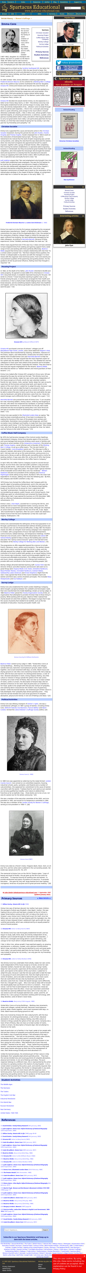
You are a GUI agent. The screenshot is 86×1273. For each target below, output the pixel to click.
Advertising (6, 1268)
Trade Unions (31, 1251)
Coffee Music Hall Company (42, 38)
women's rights (32, 704)
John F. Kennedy (68, 21)
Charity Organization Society (33, 593)
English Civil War (17, 1247)
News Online (6, 1270)
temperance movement (32, 443)
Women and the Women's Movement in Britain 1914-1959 (31, 1188)
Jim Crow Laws (38, 1255)
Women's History (73, 14)
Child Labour (64, 1249)
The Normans (5, 1088)
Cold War (8, 1247)
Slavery (56, 1249)
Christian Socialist (42, 33)
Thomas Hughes (16, 135)
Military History (57, 1244)
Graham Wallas (37, 571)
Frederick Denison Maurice (15, 223)
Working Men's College (42, 82)
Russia (62, 14)
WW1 (23, 14)
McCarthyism (48, 1249)
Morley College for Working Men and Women (29, 542)
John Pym (69, 245)
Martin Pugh (8, 1188)
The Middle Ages (6, 1084)
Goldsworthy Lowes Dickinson (11, 573)
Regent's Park (45, 351)
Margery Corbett (9, 1206)
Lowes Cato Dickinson (34, 223)
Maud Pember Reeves (8, 571)
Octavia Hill (4, 86)
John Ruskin (39, 133)
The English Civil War (8, 1095)
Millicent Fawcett (11, 708)
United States (78, 1245)
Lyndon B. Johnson (32, 1253)
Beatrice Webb (42, 367)
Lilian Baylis (15, 504)
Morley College (43, 42)
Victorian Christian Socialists (69, 141)
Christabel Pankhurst (24, 571)
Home (4, 2)
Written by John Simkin (46, 1261)
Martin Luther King (9, 1255)
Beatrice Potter (9, 593)
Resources (36, 2)
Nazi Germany (5, 1109)
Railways (23, 1251)
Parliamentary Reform (12, 1251)
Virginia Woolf (18, 569)
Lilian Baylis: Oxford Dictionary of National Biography (30, 1183)
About (40, 1264)
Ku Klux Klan (78, 1253)
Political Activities (42, 47)
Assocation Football (8, 1245)
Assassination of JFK (78, 1244)
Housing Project (43, 35)
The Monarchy (64, 1245)
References (44, 58)
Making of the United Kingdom (33, 1247)
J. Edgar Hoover (68, 1253)
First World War (6, 1102)
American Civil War (10, 1249)
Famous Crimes (38, 1245)
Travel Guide (65, 1251)
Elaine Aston (8, 1183)
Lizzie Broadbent (18, 449)
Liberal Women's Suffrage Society (27, 710)
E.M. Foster (28, 569)
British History (37, 1244)
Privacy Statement (8, 1266)
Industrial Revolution (8, 1099)
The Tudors (4, 1091)
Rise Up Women (69, 180)
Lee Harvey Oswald (42, 1257)
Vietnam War (47, 1244)
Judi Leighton (5, 160)
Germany (52, 14)
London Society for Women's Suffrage (35, 802)
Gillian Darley (7, 904)
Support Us (78, 2)
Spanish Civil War (22, 1249)
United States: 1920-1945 (9, 1113)
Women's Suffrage (75, 1249)
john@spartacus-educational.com (25, 893)
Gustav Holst (39, 565)
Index (23, 2)
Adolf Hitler (19, 1255)
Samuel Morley (6, 538)
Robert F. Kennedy (45, 1253)
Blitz (71, 1245)
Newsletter (64, 2)
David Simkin (7, 1126)
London (20, 351)
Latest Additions (13, 2)
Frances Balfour (33, 708)
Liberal (43, 536)
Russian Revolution (7, 1106)
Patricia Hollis (8, 1209)
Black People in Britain (51, 1245)
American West (27, 1245)
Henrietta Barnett (28, 239)
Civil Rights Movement (36, 1249)
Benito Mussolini (50, 1255)
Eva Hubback (17, 579)
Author (47, 2)
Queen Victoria (57, 1253)
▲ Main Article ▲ (44, 898)
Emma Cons (7, 1169)
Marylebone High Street (9, 351)
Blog (54, 2)
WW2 (39, 14)
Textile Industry (41, 1251)
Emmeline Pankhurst (40, 569)
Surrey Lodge (44, 44)
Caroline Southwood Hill (30, 68)
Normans (19, 1245)
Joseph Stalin (29, 1255)
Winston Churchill (67, 44)
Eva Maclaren (22, 708)
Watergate (67, 1244)
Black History (80, 14)
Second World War (17, 1244)
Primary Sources (42, 52)
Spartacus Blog (75, 1251)
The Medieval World (63, 1247)
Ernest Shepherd (31, 573)
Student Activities (41, 55)
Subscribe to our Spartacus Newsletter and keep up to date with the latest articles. (25, 1238)
